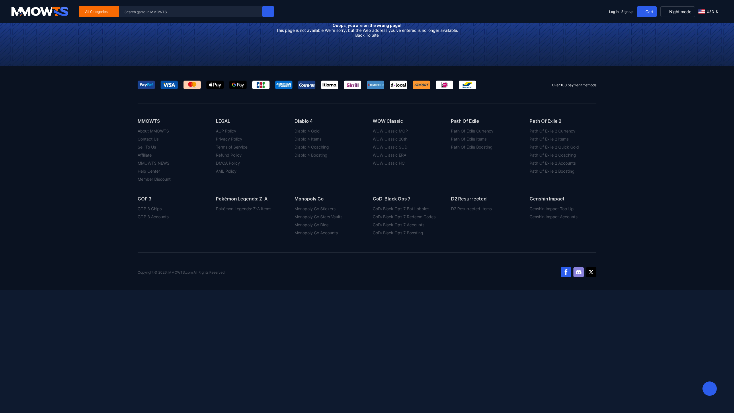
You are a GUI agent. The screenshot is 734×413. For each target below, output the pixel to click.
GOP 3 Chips (150, 208)
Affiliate (145, 155)
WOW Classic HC (389, 163)
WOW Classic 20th (390, 139)
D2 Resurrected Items (471, 208)
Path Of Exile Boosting (472, 147)
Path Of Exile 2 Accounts (553, 163)
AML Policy (226, 171)
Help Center (149, 171)
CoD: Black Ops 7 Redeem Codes (404, 216)
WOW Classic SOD (390, 147)
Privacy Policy (229, 139)
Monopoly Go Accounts (316, 232)
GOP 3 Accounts (153, 216)
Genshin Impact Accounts (553, 216)
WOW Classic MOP (390, 130)
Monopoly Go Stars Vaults (318, 216)
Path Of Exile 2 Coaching (553, 155)
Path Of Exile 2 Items (549, 139)
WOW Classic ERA (389, 155)
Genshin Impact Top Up (552, 208)
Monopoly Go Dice (311, 224)
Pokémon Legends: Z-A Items (243, 208)
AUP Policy (226, 130)
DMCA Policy (228, 163)
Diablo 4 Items (307, 139)
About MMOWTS (153, 130)
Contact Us (148, 139)
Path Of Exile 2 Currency (552, 130)
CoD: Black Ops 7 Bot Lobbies (401, 208)
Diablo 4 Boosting (310, 155)
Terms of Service (231, 147)
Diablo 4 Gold (307, 130)
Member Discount (154, 179)
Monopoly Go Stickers (314, 208)
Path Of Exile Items (469, 139)
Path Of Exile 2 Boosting (552, 171)
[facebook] (566, 272)
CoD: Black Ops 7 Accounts (398, 224)
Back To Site (367, 35)
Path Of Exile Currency (472, 130)
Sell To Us (147, 147)
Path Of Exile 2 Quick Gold (554, 147)
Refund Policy (229, 155)
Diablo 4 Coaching (311, 147)
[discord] (578, 272)
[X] (591, 272)
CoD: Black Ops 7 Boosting (398, 232)
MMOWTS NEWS (153, 163)
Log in (614, 11)
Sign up (627, 11)
